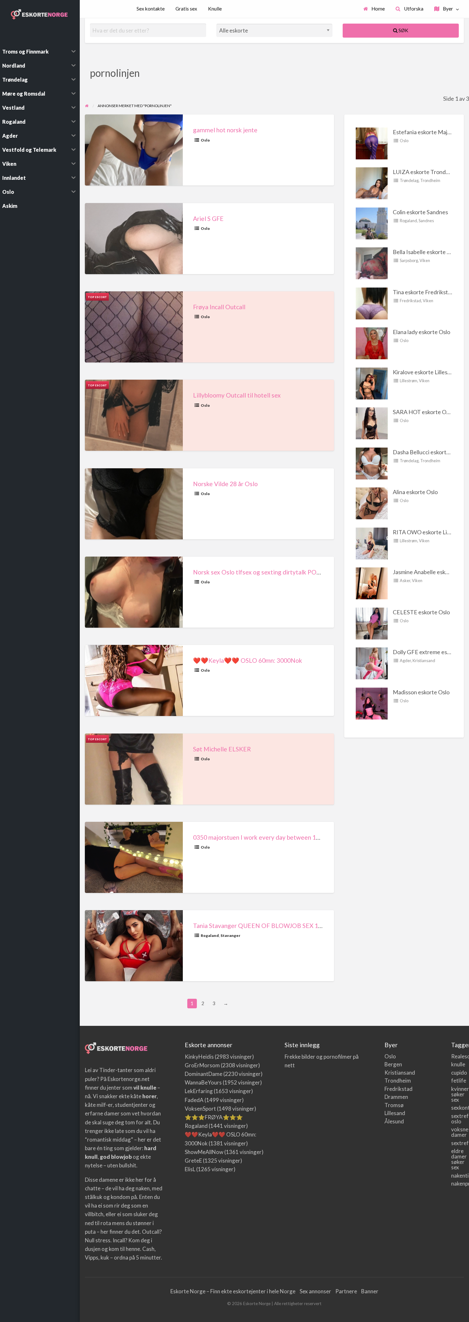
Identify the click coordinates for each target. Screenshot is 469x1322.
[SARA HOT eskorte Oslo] (372, 422)
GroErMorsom (202, 1065)
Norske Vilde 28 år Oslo (225, 483)
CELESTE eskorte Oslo (421, 612)
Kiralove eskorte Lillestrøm (426, 372)
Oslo (205, 140)
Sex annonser (315, 1291)
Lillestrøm (408, 380)
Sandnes (426, 220)
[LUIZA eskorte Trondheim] (372, 182)
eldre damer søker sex (457, 1159)
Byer (447, 8)
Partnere (346, 1291)
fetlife (457, 1080)
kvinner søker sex (457, 1094)
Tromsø (391, 1105)
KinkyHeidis (199, 1056)
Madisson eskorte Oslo (421, 692)
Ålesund (391, 1121)
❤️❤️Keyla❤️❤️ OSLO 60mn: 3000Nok (247, 660)
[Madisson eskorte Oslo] (372, 702)
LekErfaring (199, 1091)
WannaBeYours (203, 1082)
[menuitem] (374, 9)
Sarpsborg (409, 260)
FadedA (194, 1100)
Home (377, 8)
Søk (403, 30)
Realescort (457, 1056)
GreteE (193, 1160)
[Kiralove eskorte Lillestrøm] (372, 382)
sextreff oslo (457, 1118)
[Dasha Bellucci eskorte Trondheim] (372, 462)
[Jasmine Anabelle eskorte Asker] (372, 582)
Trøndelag (409, 180)
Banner (369, 1291)
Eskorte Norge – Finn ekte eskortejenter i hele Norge (232, 1291)
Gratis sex (186, 8)
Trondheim (430, 180)
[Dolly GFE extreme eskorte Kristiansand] (372, 662)
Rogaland (210, 935)
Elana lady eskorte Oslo (421, 331)
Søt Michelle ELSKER (222, 749)
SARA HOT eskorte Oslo (423, 411)
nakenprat (457, 1183)
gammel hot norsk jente (225, 130)
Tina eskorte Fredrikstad (423, 292)
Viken (425, 260)
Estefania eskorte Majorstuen (430, 131)
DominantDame (203, 1073)
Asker (405, 580)
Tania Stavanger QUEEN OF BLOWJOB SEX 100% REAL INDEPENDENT (293, 925)
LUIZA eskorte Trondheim (425, 171)
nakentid (457, 1175)
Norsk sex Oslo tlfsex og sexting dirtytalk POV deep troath (273, 572)
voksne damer (457, 1132)
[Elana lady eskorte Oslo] (372, 342)
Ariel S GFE (208, 218)
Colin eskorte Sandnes (420, 211)
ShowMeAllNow (204, 1152)
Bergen (391, 1064)
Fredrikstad (410, 300)
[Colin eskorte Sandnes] (372, 222)
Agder (405, 660)
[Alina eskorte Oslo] (372, 502)
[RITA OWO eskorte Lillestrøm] (372, 542)
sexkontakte (457, 1107)
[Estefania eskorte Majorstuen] (372, 142)
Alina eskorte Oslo (415, 491)
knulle (457, 1064)
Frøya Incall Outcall (219, 306)
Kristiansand (424, 660)
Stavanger (230, 935)
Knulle (215, 8)
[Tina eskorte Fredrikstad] (372, 302)
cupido (457, 1072)
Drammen (391, 1096)
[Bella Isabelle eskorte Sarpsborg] (372, 262)
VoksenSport (200, 1108)
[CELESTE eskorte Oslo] (372, 622)
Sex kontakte (151, 8)
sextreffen (457, 1143)
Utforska (413, 8)
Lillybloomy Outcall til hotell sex (237, 395)
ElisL (190, 1169)
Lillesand (391, 1113)
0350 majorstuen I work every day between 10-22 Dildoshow (276, 837)
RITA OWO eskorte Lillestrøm (430, 532)
